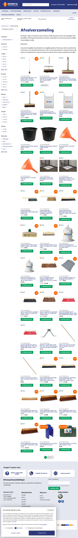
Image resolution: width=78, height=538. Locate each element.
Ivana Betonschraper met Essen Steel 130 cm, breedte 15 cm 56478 (29, 79)
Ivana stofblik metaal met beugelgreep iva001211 (67, 278)
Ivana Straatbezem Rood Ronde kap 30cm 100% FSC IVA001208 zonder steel (29, 346)
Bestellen (24, 495)
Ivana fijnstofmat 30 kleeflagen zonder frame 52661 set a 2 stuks (66, 179)
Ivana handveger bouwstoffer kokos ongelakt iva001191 (46, 212)
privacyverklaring (56, 485)
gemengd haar (7, 144)
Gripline (5, 104)
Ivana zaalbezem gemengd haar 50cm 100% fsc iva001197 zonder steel (67, 379)
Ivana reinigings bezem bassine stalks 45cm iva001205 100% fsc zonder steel (48, 279)
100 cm (5, 117)
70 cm (4, 114)
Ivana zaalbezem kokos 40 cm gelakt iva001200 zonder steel (48, 412)
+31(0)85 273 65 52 (41, 473)
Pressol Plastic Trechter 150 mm (28, 178)
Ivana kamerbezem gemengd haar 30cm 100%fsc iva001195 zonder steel (67, 212)
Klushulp (42, 497)
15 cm (4, 79)
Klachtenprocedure (26, 506)
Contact (71, 17)
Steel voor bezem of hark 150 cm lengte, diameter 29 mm (29, 379)
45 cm (4, 56)
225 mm (5, 82)
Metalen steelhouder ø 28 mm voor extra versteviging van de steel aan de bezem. (48, 346)
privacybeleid (43, 524)
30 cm (4, 87)
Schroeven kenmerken (45, 499)
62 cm (4, 61)
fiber (4, 141)
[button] (58, 4)
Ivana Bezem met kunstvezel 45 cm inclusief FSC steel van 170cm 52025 (67, 79)
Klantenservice (71, 19)
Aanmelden (54, 488)
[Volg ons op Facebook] (59, 501)
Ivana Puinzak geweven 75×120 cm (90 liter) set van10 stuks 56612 (28, 279)
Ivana (4, 97)
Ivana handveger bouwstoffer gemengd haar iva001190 (29, 212)
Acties (41, 495)
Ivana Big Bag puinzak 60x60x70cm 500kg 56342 (48, 112)
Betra (4, 107)
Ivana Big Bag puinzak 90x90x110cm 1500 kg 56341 (66, 113)
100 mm (5, 47)
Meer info (44, 85)
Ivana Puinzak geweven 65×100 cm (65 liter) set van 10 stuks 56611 (68, 246)
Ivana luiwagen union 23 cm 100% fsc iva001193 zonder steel (48, 246)
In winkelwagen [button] (27, 85)
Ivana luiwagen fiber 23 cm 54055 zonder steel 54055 (29, 245)
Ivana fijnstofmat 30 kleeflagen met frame (46, 178)
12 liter (4, 129)
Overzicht (51, 510)
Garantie (24, 504)
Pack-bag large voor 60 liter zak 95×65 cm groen (48, 444)
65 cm (4, 64)
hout (4, 149)
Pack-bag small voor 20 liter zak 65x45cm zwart (68, 444)
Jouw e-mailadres (53, 479)
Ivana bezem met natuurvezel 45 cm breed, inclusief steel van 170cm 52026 (29, 114)
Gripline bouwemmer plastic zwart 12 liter (29, 146)
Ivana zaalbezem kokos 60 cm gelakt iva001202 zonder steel (29, 445)
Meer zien (4, 69)
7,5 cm (4, 77)
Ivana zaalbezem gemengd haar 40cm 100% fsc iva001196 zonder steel (48, 379)
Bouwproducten (5, 26)
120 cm (5, 122)
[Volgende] (52, 457)
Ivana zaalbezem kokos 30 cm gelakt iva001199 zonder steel (29, 412)
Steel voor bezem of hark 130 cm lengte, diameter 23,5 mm (67, 346)
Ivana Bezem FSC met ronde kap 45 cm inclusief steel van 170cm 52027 (49, 79)
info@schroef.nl (65, 473)
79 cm (4, 66)
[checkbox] (8, 528)
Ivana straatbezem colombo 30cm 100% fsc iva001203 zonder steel (29, 313)
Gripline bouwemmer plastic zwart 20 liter (48, 146)
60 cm (4, 59)
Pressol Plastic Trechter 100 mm (66, 146)
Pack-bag (5, 99)
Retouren (24, 501)
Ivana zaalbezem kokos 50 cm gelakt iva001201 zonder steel (68, 412)
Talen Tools (6, 102)
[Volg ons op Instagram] (62, 501)
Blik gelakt (5, 139)
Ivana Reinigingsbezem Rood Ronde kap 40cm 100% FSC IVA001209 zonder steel (68, 313)
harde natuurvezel (7, 146)
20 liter (4, 131)
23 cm (4, 84)
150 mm (5, 49)
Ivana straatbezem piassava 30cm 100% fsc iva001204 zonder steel (49, 313)
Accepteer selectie (15, 533)
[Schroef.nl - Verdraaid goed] (10, 4)
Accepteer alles (42, 533)
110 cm (5, 119)
